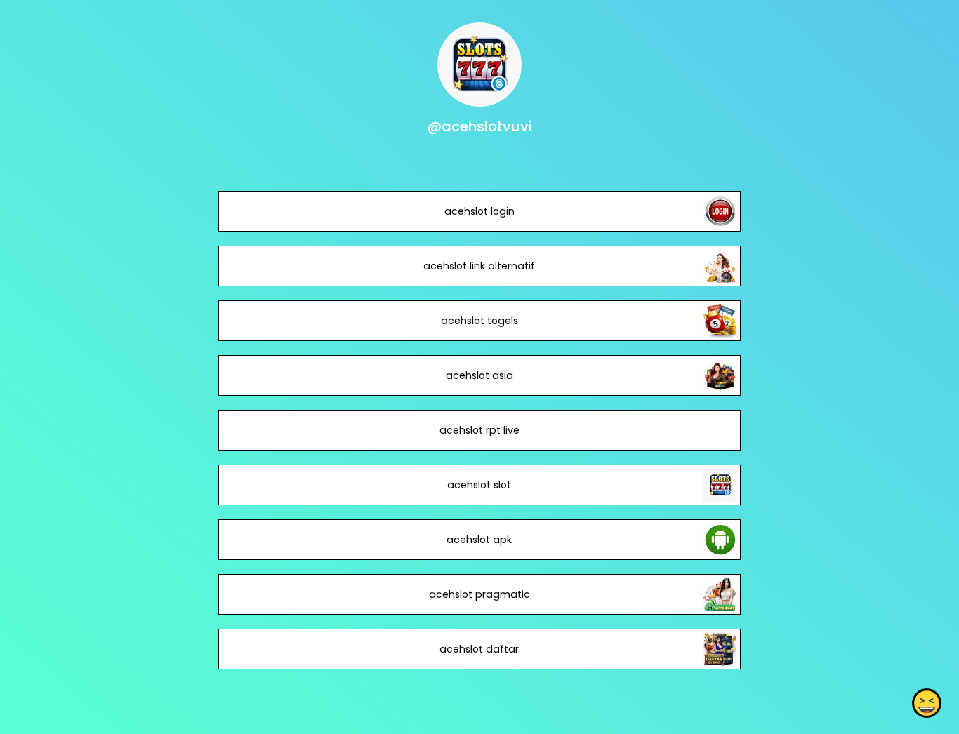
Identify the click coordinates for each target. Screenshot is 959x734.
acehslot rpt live (479, 430)
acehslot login (479, 211)
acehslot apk (479, 540)
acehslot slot (479, 485)
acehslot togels (479, 321)
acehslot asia (479, 375)
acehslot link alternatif (479, 266)
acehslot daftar (479, 649)
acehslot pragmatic (479, 594)
